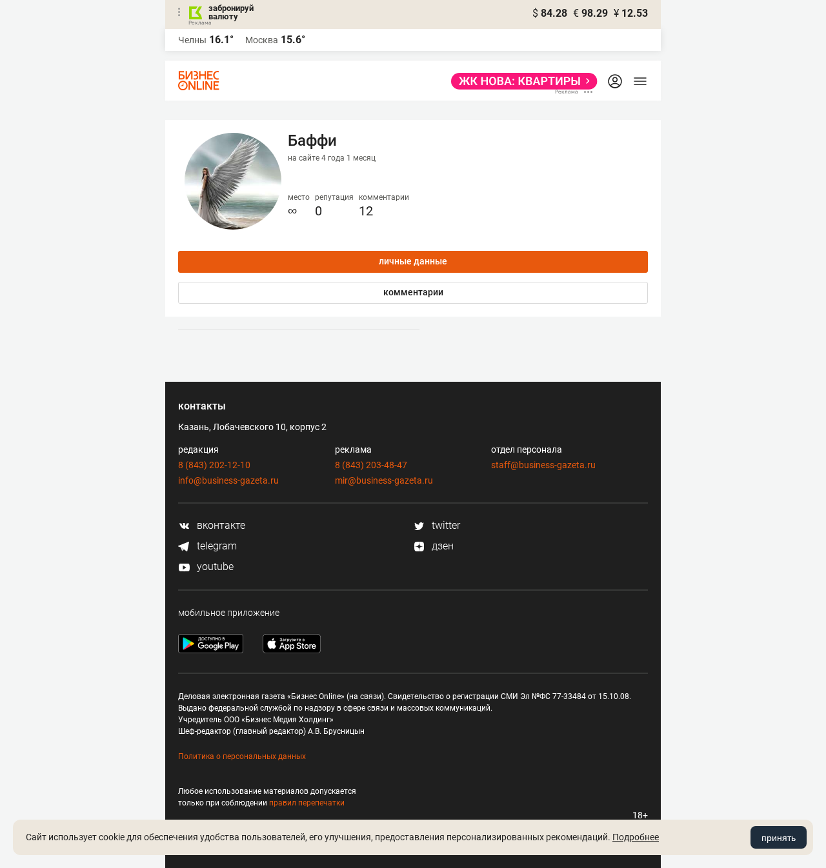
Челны (192, 40)
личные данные (413, 261)
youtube (214, 566)
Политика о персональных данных (242, 756)
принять (778, 838)
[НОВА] (520, 81)
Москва (261, 40)
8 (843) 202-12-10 (214, 465)
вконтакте (219, 525)
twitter (444, 525)
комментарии (413, 292)
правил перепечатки (307, 802)
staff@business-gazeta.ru (543, 465)
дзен (441, 546)
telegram (215, 546)
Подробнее (635, 837)
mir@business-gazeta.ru (384, 480)
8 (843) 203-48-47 (371, 465)
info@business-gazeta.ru (228, 480)
